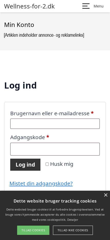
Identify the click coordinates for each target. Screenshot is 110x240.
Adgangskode (41, 137)
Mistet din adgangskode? (41, 183)
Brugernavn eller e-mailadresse (55, 113)
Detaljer (72, 220)
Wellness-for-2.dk (29, 6)
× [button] (105, 195)
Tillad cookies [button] (33, 230)
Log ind (25, 164)
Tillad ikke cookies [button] (73, 230)
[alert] (55, 215)
